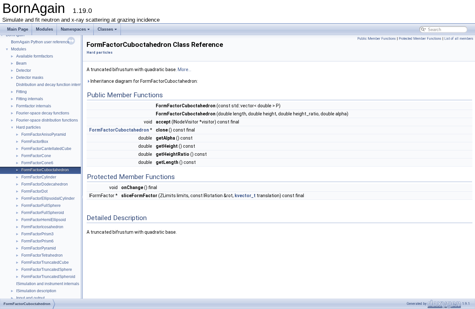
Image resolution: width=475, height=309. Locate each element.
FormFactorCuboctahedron (45, 170)
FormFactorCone (36, 156)
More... (184, 69)
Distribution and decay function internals (51, 84)
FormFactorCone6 (37, 163)
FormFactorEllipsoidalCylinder (48, 198)
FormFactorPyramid (38, 248)
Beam (21, 63)
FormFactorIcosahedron (42, 227)
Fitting (21, 92)
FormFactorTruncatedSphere (46, 269)
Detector (23, 70)
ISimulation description (36, 291)
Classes (105, 29)
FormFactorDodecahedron (44, 184)
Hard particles (28, 127)
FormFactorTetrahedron (42, 255)
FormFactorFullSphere (41, 205)
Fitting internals (29, 99)
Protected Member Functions (420, 39)
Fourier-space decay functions (42, 113)
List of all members (458, 39)
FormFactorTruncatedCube (45, 262)
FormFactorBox (34, 141)
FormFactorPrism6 (37, 241)
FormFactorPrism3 (37, 234)
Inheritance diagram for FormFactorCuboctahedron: (144, 81)
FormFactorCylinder (38, 177)
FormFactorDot (34, 191)
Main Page (17, 29)
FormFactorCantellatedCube (46, 148)
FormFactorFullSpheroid (42, 212)
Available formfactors (34, 56)
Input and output (30, 298)
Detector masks (29, 77)
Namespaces (73, 29)
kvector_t (245, 195)
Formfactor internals (33, 106)
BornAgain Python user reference (40, 42)
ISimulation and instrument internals (47, 284)
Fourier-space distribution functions (47, 120)
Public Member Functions (376, 39)
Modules (44, 29)
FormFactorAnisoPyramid (43, 134)
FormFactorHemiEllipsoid (43, 220)
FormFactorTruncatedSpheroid (48, 276)
